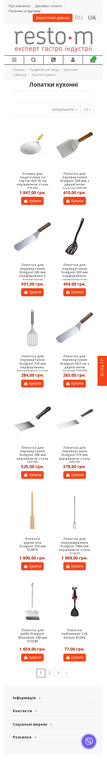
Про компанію (20, 6)
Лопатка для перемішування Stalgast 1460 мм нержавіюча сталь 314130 (74, 546)
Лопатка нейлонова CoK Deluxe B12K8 (75, 634)
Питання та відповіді (25, 11)
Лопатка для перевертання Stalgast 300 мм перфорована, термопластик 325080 (74, 274)
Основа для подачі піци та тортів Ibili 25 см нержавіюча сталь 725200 (32, 181)
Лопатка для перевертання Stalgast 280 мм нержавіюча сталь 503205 (32, 454)
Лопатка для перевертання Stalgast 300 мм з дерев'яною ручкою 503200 (74, 181)
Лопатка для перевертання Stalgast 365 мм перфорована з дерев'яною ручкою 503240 (32, 274)
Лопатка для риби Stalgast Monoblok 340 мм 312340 (32, 635)
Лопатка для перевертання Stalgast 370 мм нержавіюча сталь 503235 (74, 454)
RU (79, 17)
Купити (35, 200)
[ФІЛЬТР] (102, 381)
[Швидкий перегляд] (47, 129)
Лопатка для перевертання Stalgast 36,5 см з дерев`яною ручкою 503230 (74, 363)
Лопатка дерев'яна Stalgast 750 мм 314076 (32, 544)
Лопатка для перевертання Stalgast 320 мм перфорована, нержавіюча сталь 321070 (32, 365)
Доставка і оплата (49, 6)
